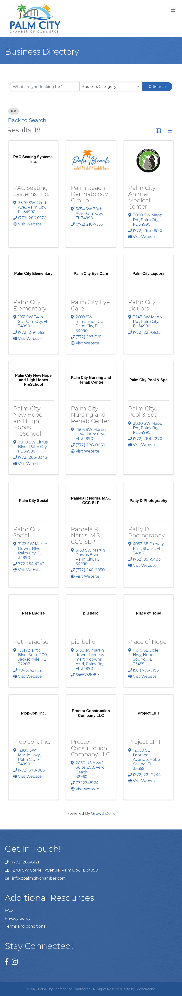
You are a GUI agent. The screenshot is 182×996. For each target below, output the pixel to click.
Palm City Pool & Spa (143, 411)
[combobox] (111, 86)
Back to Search (27, 120)
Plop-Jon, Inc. (31, 741)
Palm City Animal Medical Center (141, 197)
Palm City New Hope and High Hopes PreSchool (27, 421)
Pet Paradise (30, 641)
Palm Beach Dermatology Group (89, 194)
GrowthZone (103, 813)
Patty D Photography (146, 532)
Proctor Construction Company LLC (90, 748)
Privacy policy (18, 918)
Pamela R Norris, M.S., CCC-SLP (86, 535)
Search (159, 86)
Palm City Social (27, 532)
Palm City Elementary (29, 305)
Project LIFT (144, 741)
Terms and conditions (25, 926)
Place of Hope (147, 641)
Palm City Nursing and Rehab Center (90, 414)
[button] (158, 131)
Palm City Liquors (141, 305)
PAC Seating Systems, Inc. (31, 190)
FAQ (9, 910)
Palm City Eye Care (90, 305)
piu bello (83, 641)
